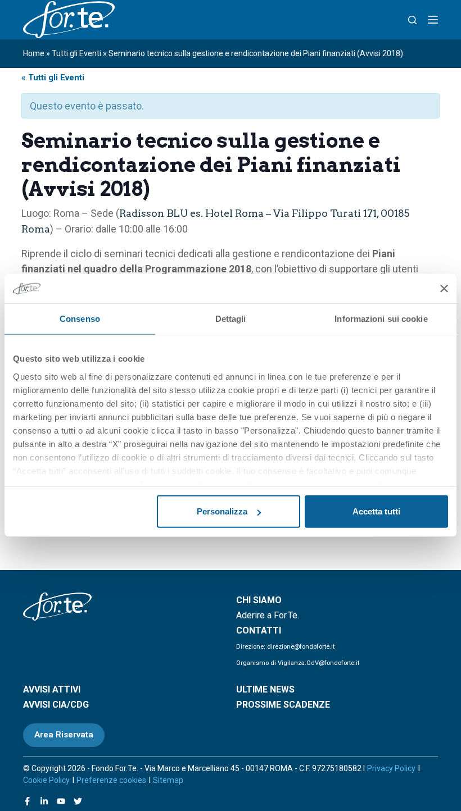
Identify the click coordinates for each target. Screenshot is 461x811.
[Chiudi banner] (444, 289)
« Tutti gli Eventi (52, 77)
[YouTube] (61, 801)
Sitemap (168, 780)
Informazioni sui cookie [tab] (381, 319)
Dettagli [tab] (230, 319)
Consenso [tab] (80, 319)
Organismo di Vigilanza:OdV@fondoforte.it (297, 663)
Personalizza (222, 511)
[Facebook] (27, 801)
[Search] (412, 20)
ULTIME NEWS (265, 689)
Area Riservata (63, 735)
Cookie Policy (46, 780)
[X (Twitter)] (78, 801)
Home (33, 53)
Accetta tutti (376, 511)
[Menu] (433, 20)
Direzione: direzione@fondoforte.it (285, 646)
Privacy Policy (391, 768)
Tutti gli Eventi (76, 53)
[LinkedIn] (44, 801)
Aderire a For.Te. (267, 615)
